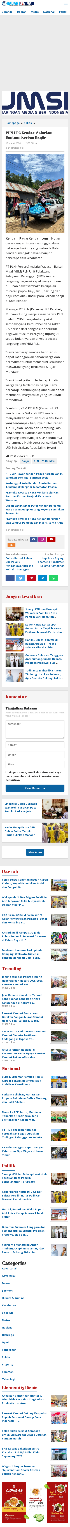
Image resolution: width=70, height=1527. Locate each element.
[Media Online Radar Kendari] (18, 3)
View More (35, 852)
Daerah (6, 1283)
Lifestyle (7, 1312)
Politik (6, 1357)
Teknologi (8, 1379)
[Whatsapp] (53, 578)
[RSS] (11, 545)
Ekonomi (7, 1290)
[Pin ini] (31, 578)
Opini (5, 1342)
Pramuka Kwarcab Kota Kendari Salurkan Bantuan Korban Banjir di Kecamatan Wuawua (32, 496)
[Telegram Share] (42, 578)
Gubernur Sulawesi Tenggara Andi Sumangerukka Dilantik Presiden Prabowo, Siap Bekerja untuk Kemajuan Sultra (44, 662)
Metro (6, 1320)
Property (7, 1364)
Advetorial (8, 1276)
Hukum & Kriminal (13, 1298)
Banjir (25, 461)
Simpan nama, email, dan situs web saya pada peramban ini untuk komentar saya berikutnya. (33, 776)
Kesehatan (9, 1305)
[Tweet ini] (20, 578)
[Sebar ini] (10, 578)
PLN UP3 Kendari (44, 461)
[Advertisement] (35, 52)
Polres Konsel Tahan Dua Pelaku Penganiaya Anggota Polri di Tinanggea (19, 562)
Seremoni (8, 1372)
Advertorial (9, 1268)
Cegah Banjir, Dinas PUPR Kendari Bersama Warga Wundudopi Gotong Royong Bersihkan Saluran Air (35, 509)
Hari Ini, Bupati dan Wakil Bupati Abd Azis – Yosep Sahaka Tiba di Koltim (41, 643)
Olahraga (8, 1335)
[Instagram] (42, 539)
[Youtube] (51, 539)
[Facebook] (34, 539)
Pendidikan (9, 1349)
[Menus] (65, 4)
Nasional (7, 1327)
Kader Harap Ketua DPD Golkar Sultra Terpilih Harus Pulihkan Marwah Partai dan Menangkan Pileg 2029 (20, 835)
